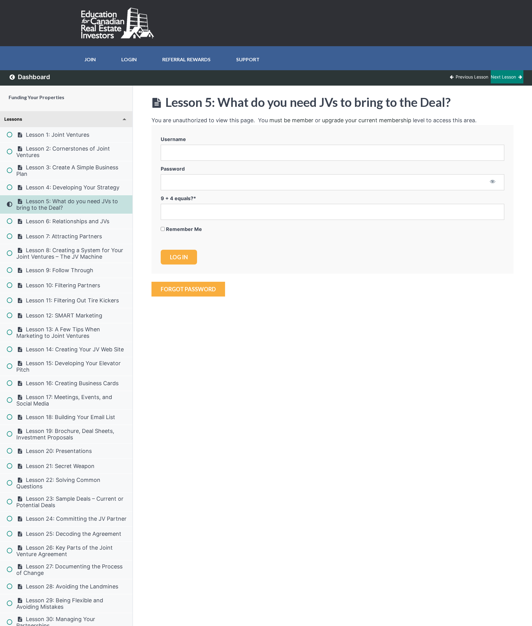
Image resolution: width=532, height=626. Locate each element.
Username (173, 139)
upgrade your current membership (366, 120)
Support (248, 59)
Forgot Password (188, 289)
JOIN (90, 59)
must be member (291, 120)
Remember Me (183, 229)
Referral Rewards (186, 59)
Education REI (119, 23)
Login (129, 59)
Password (173, 169)
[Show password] (492, 182)
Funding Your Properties (36, 97)
